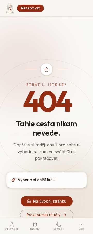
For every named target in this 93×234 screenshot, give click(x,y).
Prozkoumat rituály (43, 215)
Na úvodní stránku (49, 201)
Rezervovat (30, 8)
